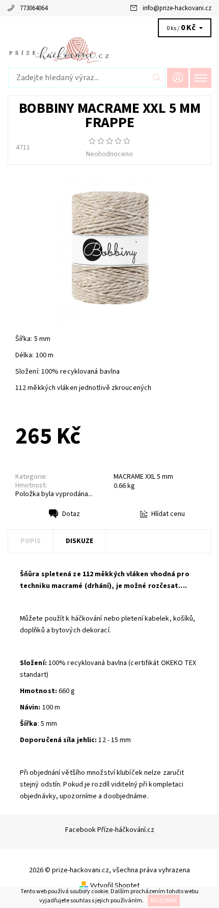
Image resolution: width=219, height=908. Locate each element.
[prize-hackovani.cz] (109, 50)
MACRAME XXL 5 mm (143, 477)
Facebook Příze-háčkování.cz (109, 829)
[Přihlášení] (177, 78)
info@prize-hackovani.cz (177, 8)
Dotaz (71, 514)
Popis (30, 541)
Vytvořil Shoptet (115, 885)
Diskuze (79, 541)
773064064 (33, 8)
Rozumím (164, 900)
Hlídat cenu (168, 514)
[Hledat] (157, 77)
